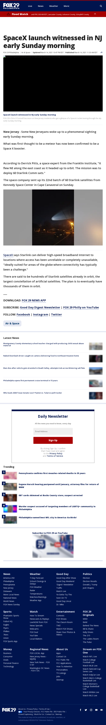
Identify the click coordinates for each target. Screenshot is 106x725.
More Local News (11, 594)
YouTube (34, 635)
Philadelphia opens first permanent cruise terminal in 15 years (30, 380)
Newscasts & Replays (39, 619)
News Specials (36, 625)
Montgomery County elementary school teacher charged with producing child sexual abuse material (43, 344)
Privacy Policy (56, 453)
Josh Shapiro (88, 588)
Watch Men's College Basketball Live (92, 679)
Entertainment (65, 611)
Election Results (90, 581)
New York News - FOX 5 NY (40, 663)
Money (7, 649)
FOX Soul (34, 632)
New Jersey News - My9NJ (38, 657)
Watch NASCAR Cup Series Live (92, 670)
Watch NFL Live (90, 656)
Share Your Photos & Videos (65, 633)
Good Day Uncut (63, 601)
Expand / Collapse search (101, 6)
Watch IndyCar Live (91, 674)
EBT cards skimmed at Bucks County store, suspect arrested (51, 495)
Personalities (62, 669)
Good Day (62, 574)
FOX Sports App (10, 641)
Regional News (39, 649)
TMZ (58, 625)
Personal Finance (11, 663)
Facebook (23, 314)
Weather (35, 574)
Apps (58, 653)
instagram (91, 710)
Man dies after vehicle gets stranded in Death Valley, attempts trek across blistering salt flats (44, 368)
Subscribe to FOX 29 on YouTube (50, 533)
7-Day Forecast (37, 578)
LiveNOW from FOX (38, 622)
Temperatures (36, 593)
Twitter (56, 314)
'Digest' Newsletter (64, 584)
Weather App (35, 600)
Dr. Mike (60, 604)
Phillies (6, 631)
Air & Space (25, 52)
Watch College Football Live (89, 661)
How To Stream (37, 615)
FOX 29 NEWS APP (34, 300)
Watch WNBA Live (91, 692)
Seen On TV (61, 598)
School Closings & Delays (38, 582)
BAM (85, 622)
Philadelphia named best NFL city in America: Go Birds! (47, 517)
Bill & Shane (88, 628)
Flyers (6, 628)
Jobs (58, 676)
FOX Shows (61, 619)
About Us (62, 649)
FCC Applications (63, 663)
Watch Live (61, 591)
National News (10, 598)
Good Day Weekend (65, 581)
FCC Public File (62, 659)
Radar (32, 590)
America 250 (8, 578)
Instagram (40, 314)
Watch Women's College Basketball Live (91, 686)
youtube (96, 710)
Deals (5, 659)
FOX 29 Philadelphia (11, 52)
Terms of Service (55, 456)
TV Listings (61, 673)
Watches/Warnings (38, 597)
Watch (34, 611)
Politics (87, 574)
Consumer (8, 656)
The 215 (86, 635)
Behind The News (91, 625)
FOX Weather (36, 587)
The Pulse (87, 642)
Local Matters (36, 638)
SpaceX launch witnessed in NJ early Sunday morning (29, 114)
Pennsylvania (9, 584)
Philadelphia (8, 581)
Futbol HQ (7, 621)
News (6, 574)
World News (8, 601)
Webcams (34, 628)
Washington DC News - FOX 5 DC (39, 669)
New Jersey (8, 588)
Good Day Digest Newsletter (40, 307)
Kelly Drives (88, 632)
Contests (60, 615)
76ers (5, 634)
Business (7, 653)
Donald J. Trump (90, 584)
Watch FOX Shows (64, 628)
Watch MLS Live (90, 695)
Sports (7, 611)
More (66, 6)
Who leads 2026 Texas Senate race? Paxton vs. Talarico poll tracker (32, 393)
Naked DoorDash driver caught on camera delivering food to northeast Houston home (41, 355)
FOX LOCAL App (37, 653)
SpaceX (8, 255)
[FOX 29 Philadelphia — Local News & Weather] (12, 6)
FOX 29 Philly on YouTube (81, 307)
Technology (8, 666)
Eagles (6, 624)
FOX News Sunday (11, 604)
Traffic (59, 588)
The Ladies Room (91, 638)
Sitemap (60, 679)
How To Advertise (64, 666)
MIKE (85, 619)
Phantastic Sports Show (11, 616)
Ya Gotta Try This (64, 594)
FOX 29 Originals (88, 613)
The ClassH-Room (64, 622)
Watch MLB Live (90, 665)
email (101, 710)
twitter (86, 710)
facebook (80, 710)
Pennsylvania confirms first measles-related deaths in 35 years (52, 473)
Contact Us (61, 656)
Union (6, 638)
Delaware (7, 591)
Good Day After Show (66, 578)
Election (86, 578)
